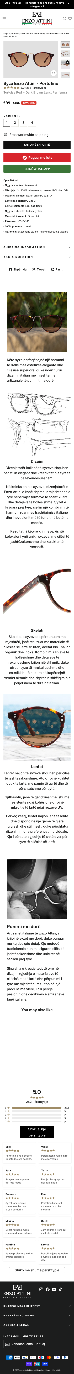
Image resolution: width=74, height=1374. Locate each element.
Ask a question (18, 257)
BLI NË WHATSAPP (37, 169)
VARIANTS (12, 116)
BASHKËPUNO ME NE (18, 1315)
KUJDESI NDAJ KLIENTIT (21, 1306)
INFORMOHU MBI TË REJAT (23, 1336)
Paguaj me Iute (40, 157)
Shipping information (24, 247)
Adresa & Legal (16, 1325)
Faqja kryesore (10, 33)
